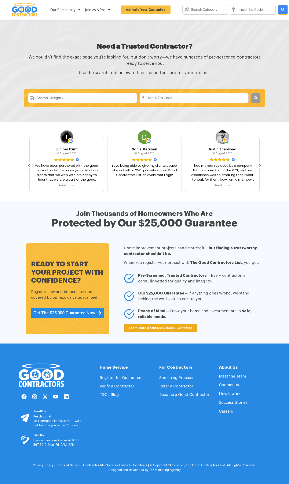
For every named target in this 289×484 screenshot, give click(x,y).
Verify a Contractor (117, 386)
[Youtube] (55, 396)
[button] (259, 165)
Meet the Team (233, 376)
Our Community (63, 9)
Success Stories (233, 402)
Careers (226, 411)
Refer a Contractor (176, 386)
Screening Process (176, 378)
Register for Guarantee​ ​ (121, 378)
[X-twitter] (45, 396)
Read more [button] (66, 185)
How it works (230, 394)
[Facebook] (24, 396)
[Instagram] (34, 396)
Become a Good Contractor (184, 395)
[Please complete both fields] (283, 10)
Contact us (229, 385)
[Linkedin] (66, 396)
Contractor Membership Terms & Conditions (115, 465)
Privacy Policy (43, 465)
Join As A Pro (95, 9)
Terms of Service (68, 465)
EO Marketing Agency (165, 470)
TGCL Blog (109, 395)
